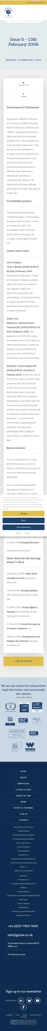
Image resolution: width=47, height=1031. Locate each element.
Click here (33, 188)
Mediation (23, 887)
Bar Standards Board (29, 1020)
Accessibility (9, 1015)
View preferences (23, 527)
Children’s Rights (23, 831)
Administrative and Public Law (23, 827)
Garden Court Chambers (8, 12)
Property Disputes (23, 903)
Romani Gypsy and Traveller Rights (23, 911)
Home (24, 771)
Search (29, 12)
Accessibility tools (35, 2)
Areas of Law (23, 796)
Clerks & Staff (23, 790)
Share (23, 96)
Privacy (27, 532)
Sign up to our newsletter (23, 991)
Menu (41, 12)
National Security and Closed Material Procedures (23, 895)
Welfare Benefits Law (23, 915)
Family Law (23, 867)
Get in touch (23, 661)
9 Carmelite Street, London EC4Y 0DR (23, 944)
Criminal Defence (23, 851)
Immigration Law (23, 880)
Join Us (24, 814)
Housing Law (23, 876)
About (23, 777)
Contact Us (23, 85)
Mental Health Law (23, 891)
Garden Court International (24, 871)
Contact (23, 820)
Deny (23, 520)
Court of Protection (23, 847)
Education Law (23, 855)
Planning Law (23, 899)
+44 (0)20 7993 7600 (35, 12)
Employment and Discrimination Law (23, 859)
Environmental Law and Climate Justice (23, 863)
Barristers (23, 783)
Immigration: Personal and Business (23, 884)
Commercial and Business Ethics (23, 839)
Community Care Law (23, 843)
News (23, 802)
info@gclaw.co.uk (20, 935)
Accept (23, 513)
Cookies (18, 532)
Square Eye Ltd (31, 1024)
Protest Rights (23, 907)
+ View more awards (23, 697)
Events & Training (23, 808)
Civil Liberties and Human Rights (23, 835)
